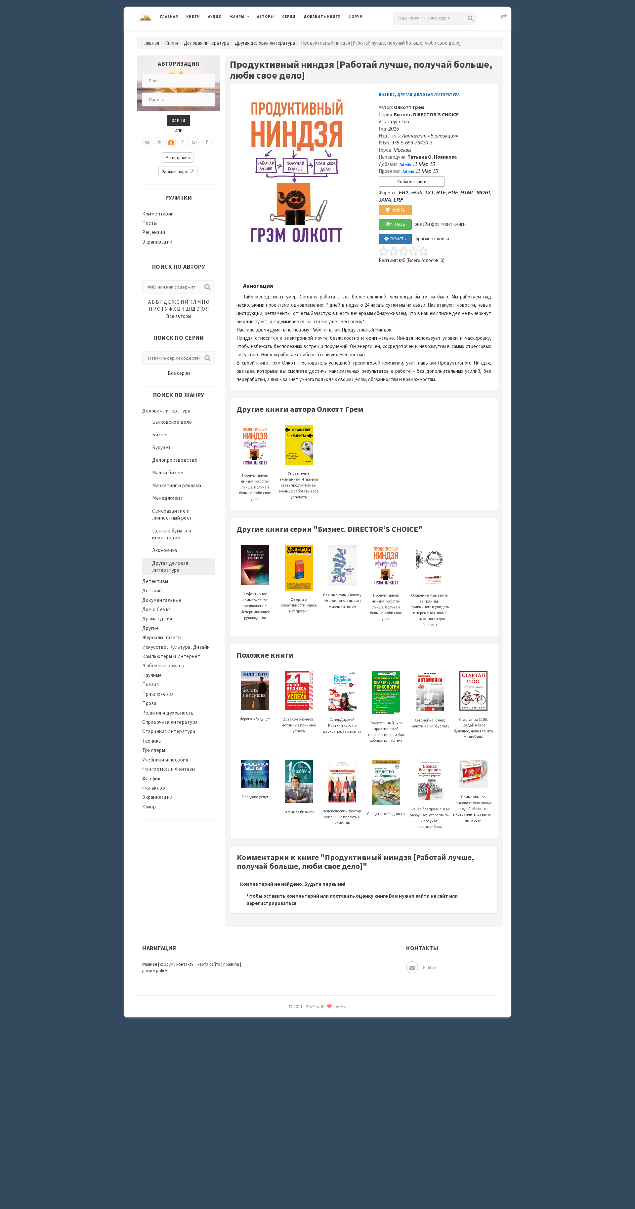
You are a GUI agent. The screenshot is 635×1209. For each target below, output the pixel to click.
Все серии (179, 373)
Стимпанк (315, 1024)
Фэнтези (314, 1098)
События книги (411, 181)
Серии (289, 16)
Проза (149, 703)
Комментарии (158, 214)
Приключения (158, 694)
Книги (193, 16)
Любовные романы (163, 665)
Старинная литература (168, 731)
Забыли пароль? (178, 172)
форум (166, 964)
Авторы (265, 16)
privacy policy (154, 970)
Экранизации (157, 242)
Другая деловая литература (265, 43)
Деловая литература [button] (253, 33)
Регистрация (178, 157)
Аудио (215, 16)
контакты (185, 964)
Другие (150, 628)
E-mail (430, 967)
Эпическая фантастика (330, 1127)
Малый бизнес (168, 472)
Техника (151, 741)
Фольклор (153, 788)
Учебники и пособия (165, 760)
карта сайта (208, 964)
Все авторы (178, 316)
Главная (169, 16)
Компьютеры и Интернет (171, 656)
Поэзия (150, 684)
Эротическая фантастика (333, 1156)
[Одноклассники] (171, 142)
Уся (308, 1083)
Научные (152, 675)
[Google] (195, 142)
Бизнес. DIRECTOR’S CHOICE (426, 114)
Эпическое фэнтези (326, 1142)
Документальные (162, 600)
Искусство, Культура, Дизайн (176, 647)
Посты (149, 223)
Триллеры (153, 750)
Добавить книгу (322, 16)
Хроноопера (317, 1112)
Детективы (155, 581)
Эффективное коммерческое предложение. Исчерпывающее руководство (255, 605)
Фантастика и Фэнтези (168, 769)
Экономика (164, 550)
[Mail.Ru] (159, 142)
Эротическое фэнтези (329, 1171)
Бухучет (161, 447)
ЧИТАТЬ (397, 224)
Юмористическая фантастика (338, 1186)
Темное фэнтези (323, 1038)
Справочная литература (170, 722)
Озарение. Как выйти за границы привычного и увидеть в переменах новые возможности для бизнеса (429, 610)
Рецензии (153, 232)
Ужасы (311, 1068)
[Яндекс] (183, 142)
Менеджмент (167, 498)
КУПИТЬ (397, 210)
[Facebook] (207, 142)
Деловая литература (327, 33)
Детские (152, 590)
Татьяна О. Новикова (432, 157)
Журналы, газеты (162, 637)
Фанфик (151, 778)
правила (231, 964)
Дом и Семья (156, 609)
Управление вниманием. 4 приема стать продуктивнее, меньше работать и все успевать (298, 485)
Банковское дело (172, 422)
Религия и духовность (167, 713)
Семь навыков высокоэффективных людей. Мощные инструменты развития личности (473, 808)
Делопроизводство (174, 460)
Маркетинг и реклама (176, 485)
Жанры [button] (237, 16)
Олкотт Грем (409, 107)
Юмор (149, 806)
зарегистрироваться (271, 903)
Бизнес (160, 434)
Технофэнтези (320, 1053)
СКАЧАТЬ (397, 239)
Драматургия (157, 618)
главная (149, 964)
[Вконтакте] (147, 142)
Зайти (179, 120)
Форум (355, 16)
